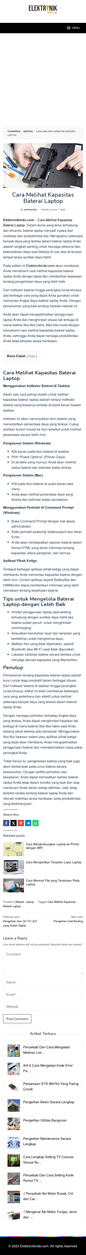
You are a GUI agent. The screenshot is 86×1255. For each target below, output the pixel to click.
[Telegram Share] (28, 823)
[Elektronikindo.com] (42, 8)
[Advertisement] (43, 82)
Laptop (30, 902)
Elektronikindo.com (40, 265)
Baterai (19, 902)
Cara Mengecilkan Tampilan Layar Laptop (53, 862)
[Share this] (6, 823)
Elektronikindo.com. (35, 1246)
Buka (32, 356)
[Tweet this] (13, 823)
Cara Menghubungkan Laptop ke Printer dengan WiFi (52, 846)
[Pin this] (21, 823)
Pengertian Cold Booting (68, 919)
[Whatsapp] (35, 823)
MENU (76, 28)
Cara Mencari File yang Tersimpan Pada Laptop (53, 882)
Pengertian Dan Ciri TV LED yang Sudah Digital (20, 921)
